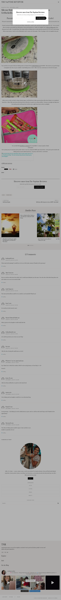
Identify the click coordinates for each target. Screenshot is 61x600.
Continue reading (30, 21)
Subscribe (41, 18)
